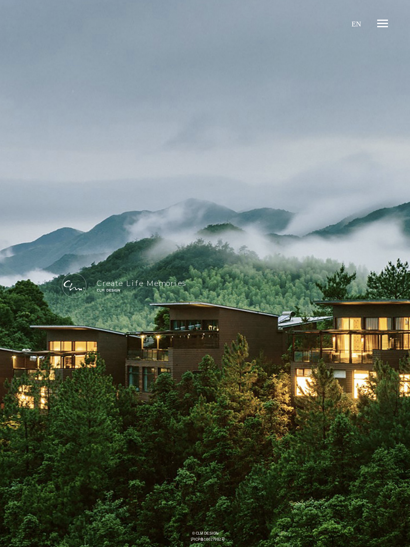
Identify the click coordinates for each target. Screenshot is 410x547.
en (356, 24)
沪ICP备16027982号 (208, 539)
